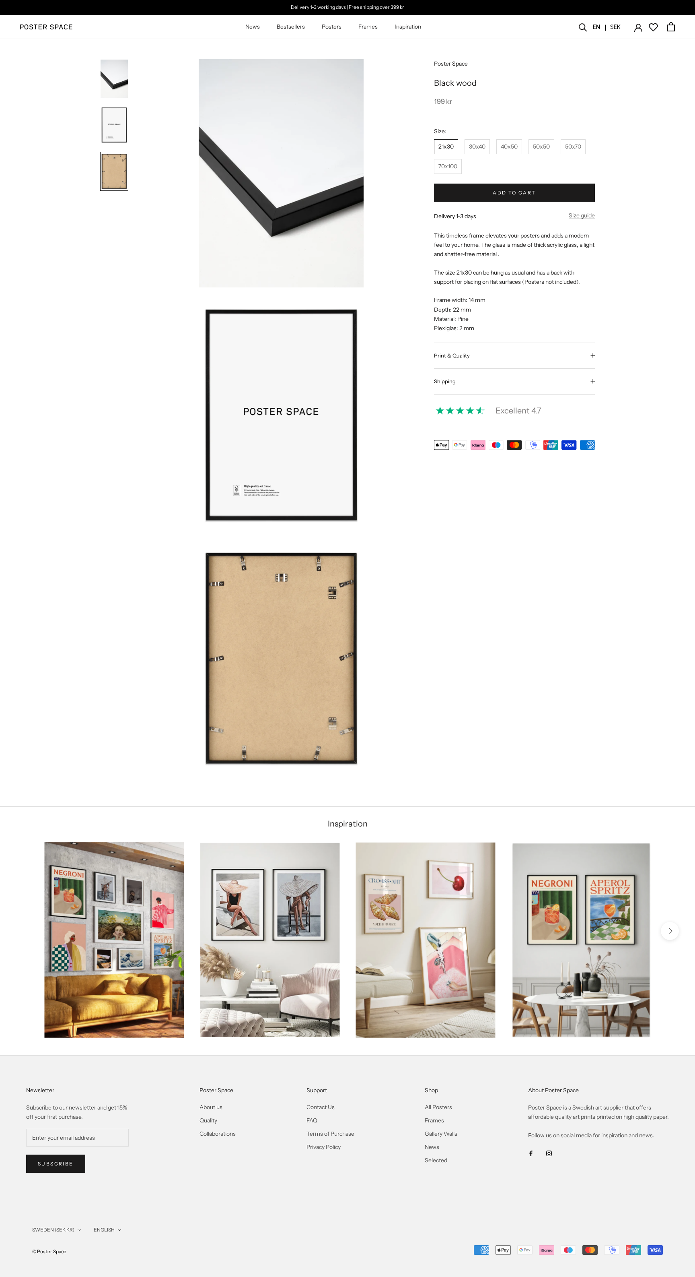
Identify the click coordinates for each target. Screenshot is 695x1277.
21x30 (446, 146)
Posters (331, 26)
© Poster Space (49, 1251)
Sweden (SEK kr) (53, 1230)
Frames (368, 26)
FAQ (311, 1120)
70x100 (447, 166)
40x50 (509, 146)
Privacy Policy (323, 1147)
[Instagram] (549, 1152)
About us (210, 1107)
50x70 (573, 146)
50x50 (541, 146)
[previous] (25, 931)
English (104, 1230)
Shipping (445, 381)
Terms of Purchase (330, 1133)
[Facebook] (531, 1152)
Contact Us (320, 1107)
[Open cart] (671, 26)
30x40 (477, 146)
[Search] (583, 27)
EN (596, 26)
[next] (670, 931)
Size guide (582, 215)
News (252, 26)
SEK (615, 26)
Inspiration (408, 26)
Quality (208, 1120)
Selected (436, 1160)
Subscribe (56, 1164)
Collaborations (217, 1133)
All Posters (438, 1107)
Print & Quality (452, 355)
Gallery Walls (441, 1133)
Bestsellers (291, 26)
